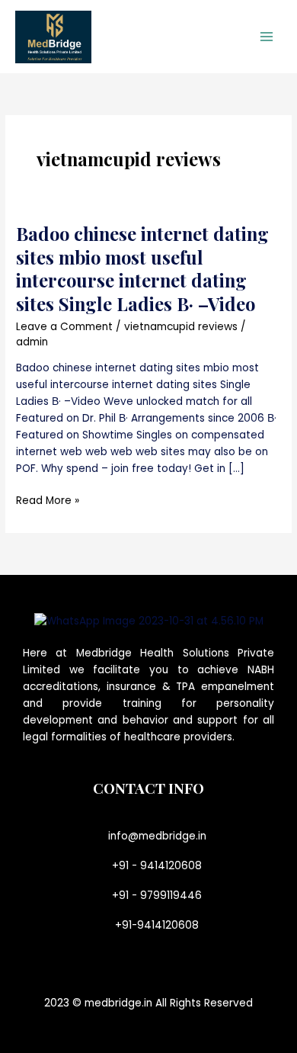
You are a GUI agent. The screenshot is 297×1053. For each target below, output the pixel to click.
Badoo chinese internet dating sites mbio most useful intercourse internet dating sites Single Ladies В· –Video (142, 268)
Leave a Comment (64, 326)
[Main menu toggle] (267, 37)
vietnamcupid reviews (181, 326)
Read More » (47, 500)
